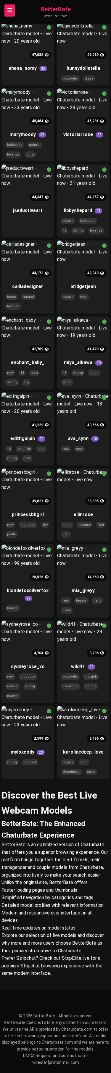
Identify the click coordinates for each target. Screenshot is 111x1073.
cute (27, 458)
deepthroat (71, 772)
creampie (70, 686)
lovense (13, 154)
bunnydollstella (83, 68)
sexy (79, 449)
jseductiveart (28, 210)
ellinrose (83, 514)
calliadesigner (27, 286)
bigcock (30, 762)
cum (84, 762)
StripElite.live (75, 958)
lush (66, 534)
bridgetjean (83, 286)
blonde (12, 608)
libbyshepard (82, 210)
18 (64, 230)
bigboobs (70, 78)
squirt (94, 373)
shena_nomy (27, 68)
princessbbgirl (28, 514)
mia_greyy (83, 590)
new (10, 373)
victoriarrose (82, 134)
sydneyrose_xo (28, 666)
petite (11, 534)
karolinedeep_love (83, 752)
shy (26, 382)
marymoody (26, 134)
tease (89, 78)
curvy (30, 154)
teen (83, 297)
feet (101, 525)
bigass (68, 221)
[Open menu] (9, 10)
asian (67, 382)
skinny (78, 230)
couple (90, 686)
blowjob (91, 676)
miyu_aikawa (82, 362)
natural (34, 145)
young (78, 373)
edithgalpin (27, 438)
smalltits (24, 449)
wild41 (82, 666)
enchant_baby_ (28, 362)
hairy (97, 600)
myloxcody (27, 752)
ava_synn (82, 438)
